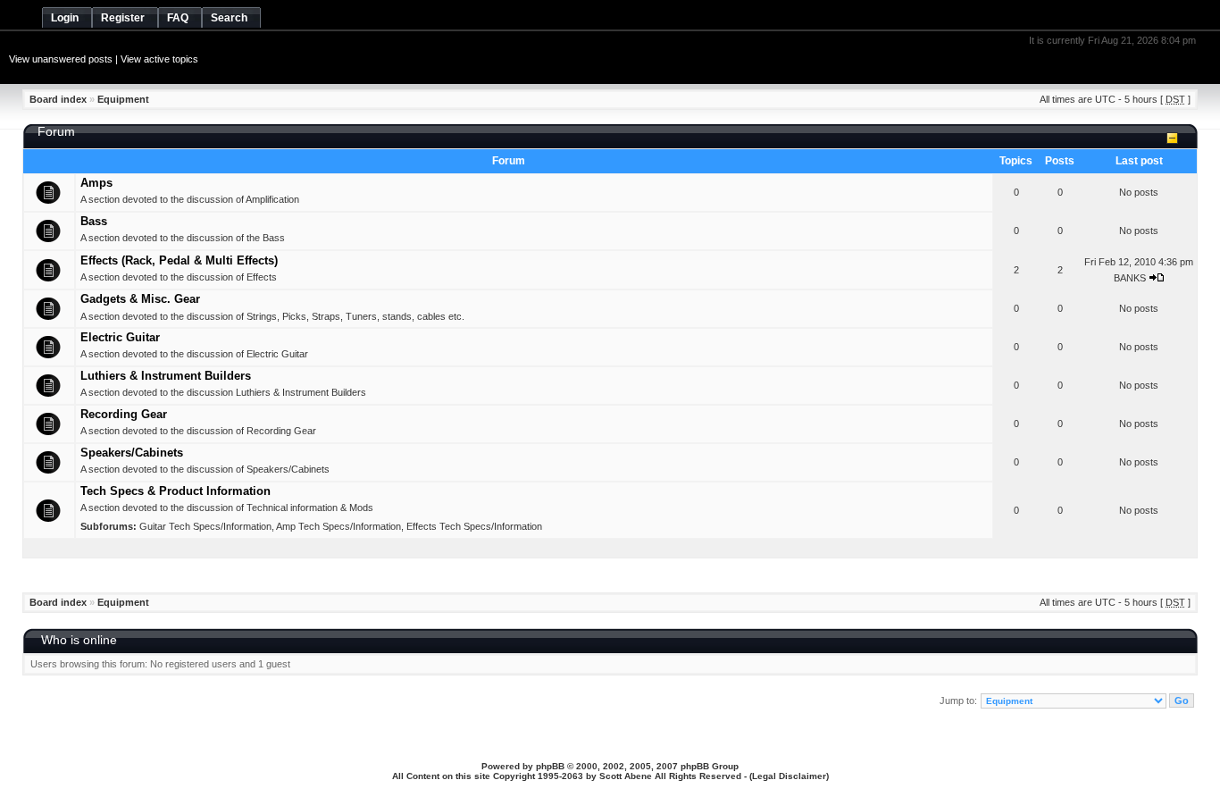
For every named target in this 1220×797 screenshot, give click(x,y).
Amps (96, 182)
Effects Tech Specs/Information (474, 526)
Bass (93, 221)
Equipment (123, 99)
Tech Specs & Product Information (175, 491)
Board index (58, 99)
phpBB (550, 766)
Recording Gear (123, 414)
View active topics (159, 59)
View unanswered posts (61, 59)
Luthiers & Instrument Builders (165, 375)
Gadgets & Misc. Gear (140, 299)
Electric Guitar (120, 337)
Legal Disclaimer (789, 776)
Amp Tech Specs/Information (338, 526)
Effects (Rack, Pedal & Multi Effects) (179, 260)
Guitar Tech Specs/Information (205, 526)
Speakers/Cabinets (131, 452)
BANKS (1130, 278)
